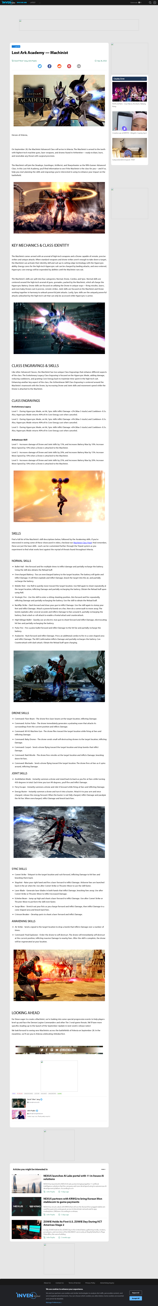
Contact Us (60, 1283)
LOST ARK (37, 1093)
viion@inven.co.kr (34, 1102)
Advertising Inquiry (107, 1283)
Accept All (135, 1298)
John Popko (31, 1110)
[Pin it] (69, 66)
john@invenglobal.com (36, 1113)
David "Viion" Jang (33, 1099)
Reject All (135, 1293)
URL (78, 66)
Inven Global (8, 2)
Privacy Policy (90, 1283)
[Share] (49, 66)
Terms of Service (74, 1283)
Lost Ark (59, 1093)
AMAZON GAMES (28, 1093)
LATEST (32, 2)
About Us (47, 1283)
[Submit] (59, 66)
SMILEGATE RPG (52, 1093)
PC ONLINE (19, 1093)
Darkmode (134, 2)
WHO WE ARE (22, 2)
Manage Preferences (53, 1302)
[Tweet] (40, 66)
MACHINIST (44, 1093)
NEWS (13, 1093)
